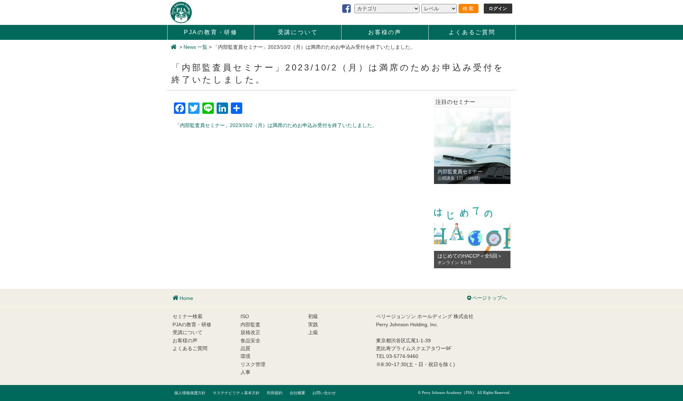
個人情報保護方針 (190, 393)
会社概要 (297, 393)
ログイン (498, 8)
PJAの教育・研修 (211, 32)
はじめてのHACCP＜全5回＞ (470, 256)
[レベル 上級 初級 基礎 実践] (439, 8)
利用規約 (274, 393)
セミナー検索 (187, 316)
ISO (244, 316)
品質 (245, 348)
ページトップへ (489, 298)
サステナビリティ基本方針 (236, 393)
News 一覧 (195, 47)
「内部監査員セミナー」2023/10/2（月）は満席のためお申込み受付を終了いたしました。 (276, 125)
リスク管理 (252, 364)
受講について (298, 32)
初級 (313, 316)
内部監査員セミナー (460, 171)
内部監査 (250, 324)
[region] (472, 145)
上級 (313, 332)
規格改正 (250, 332)
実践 (313, 324)
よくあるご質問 (472, 32)
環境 (245, 356)
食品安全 (250, 340)
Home (186, 298)
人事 (245, 372)
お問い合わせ (324, 393)
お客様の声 (385, 32)
